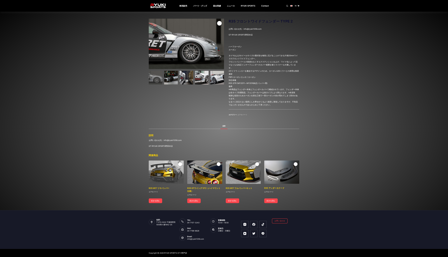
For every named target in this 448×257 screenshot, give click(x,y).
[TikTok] (263, 224)
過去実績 (217, 6)
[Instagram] (244, 224)
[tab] (224, 126)
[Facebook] (254, 224)
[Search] (287, 6)
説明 (224, 126)
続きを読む (155, 201)
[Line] (263, 233)
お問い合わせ (280, 221)
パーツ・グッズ (200, 6)
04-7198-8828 (193, 231)
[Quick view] (180, 164)
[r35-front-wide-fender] (186, 44)
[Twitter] (254, 233)
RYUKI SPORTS (248, 6)
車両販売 (183, 6)
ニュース (231, 6)
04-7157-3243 (193, 223)
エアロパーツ (242, 115)
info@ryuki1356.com (195, 239)
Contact (265, 6)
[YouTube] (244, 233)
